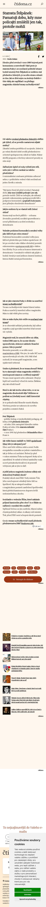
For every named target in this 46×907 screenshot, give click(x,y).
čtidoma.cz (23, 4)
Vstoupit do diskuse (24, 579)
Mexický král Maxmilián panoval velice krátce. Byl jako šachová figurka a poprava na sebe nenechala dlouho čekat (27, 647)
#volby (37, 568)
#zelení (14, 572)
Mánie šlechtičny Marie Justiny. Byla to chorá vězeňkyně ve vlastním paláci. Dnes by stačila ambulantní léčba (25, 668)
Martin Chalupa (12, 59)
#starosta (7, 572)
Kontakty (5, 901)
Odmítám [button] (27, 894)
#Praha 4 (22, 572)
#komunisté (21, 568)
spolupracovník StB (24, 246)
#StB (13, 568)
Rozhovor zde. (27, 523)
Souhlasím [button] (28, 890)
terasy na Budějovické (12, 304)
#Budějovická (32, 572)
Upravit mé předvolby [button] (27, 899)
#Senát (30, 568)
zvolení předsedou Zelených (24, 139)
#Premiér (6, 568)
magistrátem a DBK (11, 353)
